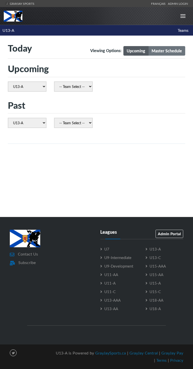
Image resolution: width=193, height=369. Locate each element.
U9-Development (118, 266)
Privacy (176, 360)
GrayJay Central (143, 353)
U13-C (155, 257)
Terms (161, 360)
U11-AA (111, 274)
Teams (183, 30)
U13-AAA (112, 300)
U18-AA (156, 300)
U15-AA (156, 274)
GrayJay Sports (21, 4)
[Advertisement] (96, 194)
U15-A (155, 283)
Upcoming (136, 51)
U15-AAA (158, 266)
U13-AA (111, 308)
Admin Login (178, 4)
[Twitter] (13, 353)
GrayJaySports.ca (110, 353)
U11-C (110, 291)
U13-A (8, 30)
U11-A (110, 283)
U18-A (155, 308)
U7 (106, 249)
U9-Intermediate (117, 257)
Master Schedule (167, 51)
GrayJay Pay (172, 353)
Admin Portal (169, 233)
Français (159, 4)
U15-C (155, 291)
